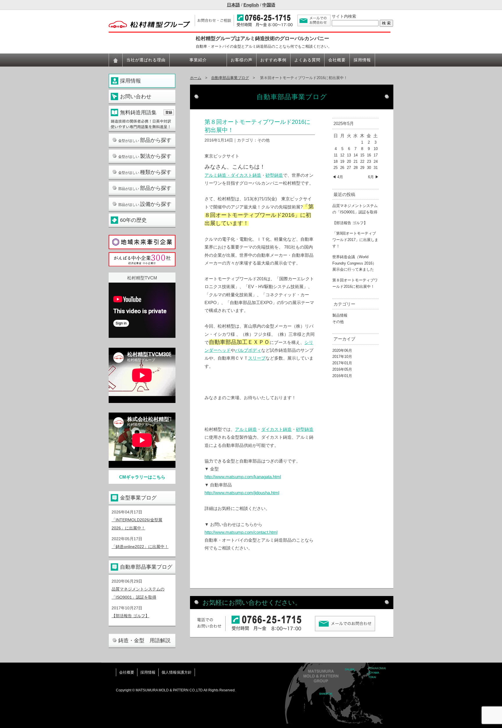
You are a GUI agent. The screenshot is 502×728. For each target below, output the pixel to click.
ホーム (195, 78)
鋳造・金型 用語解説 (144, 640)
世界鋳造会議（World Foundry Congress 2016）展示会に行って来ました (354, 263)
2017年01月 (342, 363)
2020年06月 (342, 350)
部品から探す (144, 140)
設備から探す (144, 204)
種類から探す (144, 172)
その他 (338, 322)
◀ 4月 (337, 177)
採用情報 (362, 60)
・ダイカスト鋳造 (243, 175)
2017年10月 (342, 356)
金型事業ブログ (138, 498)
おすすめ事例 (273, 60)
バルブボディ (248, 350)
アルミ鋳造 (215, 175)
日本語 (233, 4)
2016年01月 (342, 376)
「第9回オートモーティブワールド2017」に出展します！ (355, 239)
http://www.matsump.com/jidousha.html (242, 492)
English (251, 4)
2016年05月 (342, 369)
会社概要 (337, 60)
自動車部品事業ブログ (146, 567)
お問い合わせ (135, 96)
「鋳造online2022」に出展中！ (140, 546)
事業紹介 (198, 60)
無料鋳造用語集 (138, 112)
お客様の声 (241, 60)
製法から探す (144, 156)
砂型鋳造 (274, 175)
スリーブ (257, 358)
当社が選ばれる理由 (146, 60)
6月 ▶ (373, 177)
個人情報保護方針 (177, 672)
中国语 (268, 4)
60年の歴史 (133, 220)
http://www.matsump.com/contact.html (241, 532)
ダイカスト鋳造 (276, 429)
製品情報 (339, 315)
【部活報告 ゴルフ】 (130, 615)
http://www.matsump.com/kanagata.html (243, 476)
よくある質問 (307, 60)
